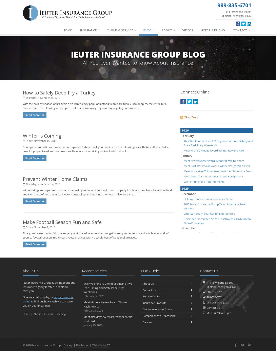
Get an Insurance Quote (157, 309)
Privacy (68, 345)
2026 (185, 130)
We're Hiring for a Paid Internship (204, 181)
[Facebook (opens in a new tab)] (238, 23)
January (187, 156)
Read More (33, 115)
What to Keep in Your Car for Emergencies (209, 213)
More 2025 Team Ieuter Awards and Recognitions (214, 176)
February (187, 136)
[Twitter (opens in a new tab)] (243, 23)
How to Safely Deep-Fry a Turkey (59, 92)
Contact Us (149, 290)
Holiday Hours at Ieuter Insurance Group (209, 199)
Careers (148, 322)
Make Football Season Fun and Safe (62, 222)
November (188, 228)
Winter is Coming (42, 135)
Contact (241, 30)
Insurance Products (154, 303)
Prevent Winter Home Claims (55, 179)
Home (67, 30)
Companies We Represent (159, 316)
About (168, 30)
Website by (101, 345)
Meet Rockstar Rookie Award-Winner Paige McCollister (217, 166)
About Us (148, 283)
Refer (213, 30)
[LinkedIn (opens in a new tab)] (249, 23)
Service (121, 30)
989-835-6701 (214, 292)
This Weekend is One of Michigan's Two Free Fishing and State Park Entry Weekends (108, 290)
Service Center (152, 296)
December (188, 194)
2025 (185, 188)
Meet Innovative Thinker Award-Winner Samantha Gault (218, 171)
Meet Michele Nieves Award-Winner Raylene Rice (214, 150)
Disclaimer (82, 345)
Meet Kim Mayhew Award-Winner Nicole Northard (214, 161)
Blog (149, 30)
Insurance (90, 30)
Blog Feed (191, 117)
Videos (187, 30)
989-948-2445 (214, 302)
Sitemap (61, 314)
